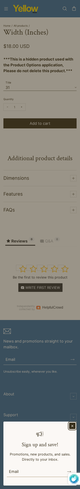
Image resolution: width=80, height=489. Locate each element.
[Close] (72, 426)
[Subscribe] (69, 471)
